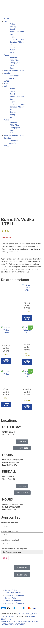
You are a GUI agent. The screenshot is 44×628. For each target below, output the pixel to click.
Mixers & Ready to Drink (14, 70)
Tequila (12, 37)
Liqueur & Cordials (17, 39)
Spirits (6, 21)
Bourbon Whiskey (17, 32)
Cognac (13, 47)
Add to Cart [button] (27, 318)
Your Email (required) (9, 531)
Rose (12, 65)
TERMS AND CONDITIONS (27, 621)
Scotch (12, 29)
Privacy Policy (11, 590)
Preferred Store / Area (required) (14, 549)
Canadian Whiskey (17, 42)
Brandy (12, 50)
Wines (6, 55)
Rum (11, 34)
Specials (7, 73)
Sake (12, 52)
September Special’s (13, 77)
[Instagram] (9, 583)
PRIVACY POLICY (8, 621)
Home (6, 19)
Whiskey (13, 26)
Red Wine (13, 58)
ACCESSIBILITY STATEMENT (13, 624)
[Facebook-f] (3, 583)
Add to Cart (27, 362)
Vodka (12, 24)
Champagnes (15, 63)
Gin (11, 45)
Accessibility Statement (14, 595)
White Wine (14, 60)
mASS (6, 81)
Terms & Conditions (13, 593)
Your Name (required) (10, 523)
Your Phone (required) (10, 540)
